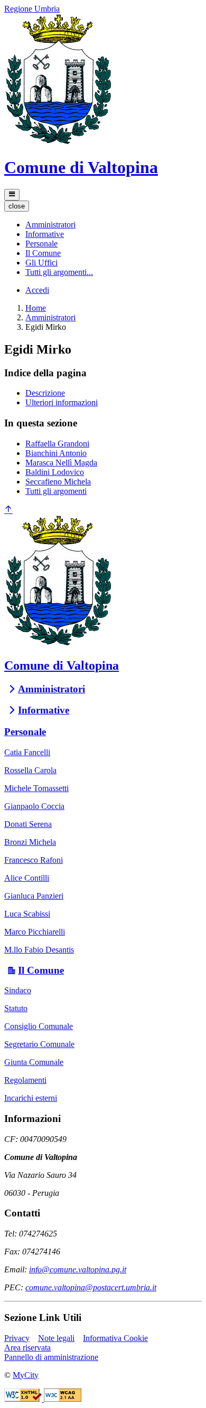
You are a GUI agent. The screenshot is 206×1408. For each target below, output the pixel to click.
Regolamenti (25, 1080)
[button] (50, 224)
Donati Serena (28, 824)
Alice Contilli (26, 877)
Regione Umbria (32, 8)
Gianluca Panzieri (33, 895)
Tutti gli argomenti (56, 491)
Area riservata (27, 1347)
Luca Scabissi (27, 913)
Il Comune (41, 970)
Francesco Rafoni (33, 859)
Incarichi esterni (30, 1097)
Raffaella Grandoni (57, 443)
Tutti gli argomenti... (59, 272)
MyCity (26, 1375)
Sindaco (17, 990)
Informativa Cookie (115, 1338)
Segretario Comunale (39, 1044)
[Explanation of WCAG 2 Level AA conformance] (62, 1398)
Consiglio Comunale (38, 1026)
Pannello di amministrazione (51, 1357)
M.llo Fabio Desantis (39, 949)
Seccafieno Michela (58, 481)
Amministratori (50, 317)
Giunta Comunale (33, 1062)
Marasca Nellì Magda (61, 462)
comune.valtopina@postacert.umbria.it (90, 1287)
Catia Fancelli (27, 752)
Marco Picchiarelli (34, 931)
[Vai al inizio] (8, 510)
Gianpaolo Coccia (34, 806)
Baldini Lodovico (54, 472)
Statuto (15, 1008)
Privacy (17, 1338)
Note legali (56, 1338)
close (16, 206)
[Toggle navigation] (12, 195)
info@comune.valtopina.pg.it (77, 1269)
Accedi (37, 290)
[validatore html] (24, 1398)
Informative (43, 710)
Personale (25, 731)
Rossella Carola (30, 770)
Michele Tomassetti (36, 788)
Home (35, 307)
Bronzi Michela (30, 842)
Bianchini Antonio (56, 453)
